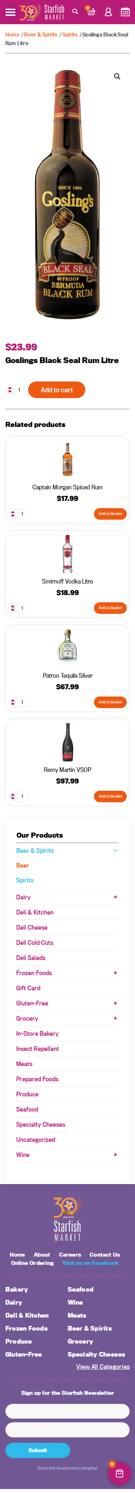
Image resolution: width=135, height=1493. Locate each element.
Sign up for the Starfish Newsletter (67, 1392)
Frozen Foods (34, 973)
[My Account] (108, 12)
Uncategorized (35, 1139)
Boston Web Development (56, 1468)
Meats (24, 1064)
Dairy (23, 897)
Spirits (69, 34)
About (42, 1255)
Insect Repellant (37, 1048)
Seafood (27, 1109)
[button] (117, 76)
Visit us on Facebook (90, 1263)
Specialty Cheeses (40, 1124)
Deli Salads (30, 957)
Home (12, 34)
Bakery (16, 1289)
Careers (70, 1255)
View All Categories (103, 1366)
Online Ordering (32, 1263)
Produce (27, 1094)
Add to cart (57, 389)
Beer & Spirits (40, 34)
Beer (22, 865)
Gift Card (28, 988)
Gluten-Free (32, 1003)
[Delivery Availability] (125, 12)
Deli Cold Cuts (34, 942)
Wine (23, 1154)
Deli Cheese (32, 927)
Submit (37, 1450)
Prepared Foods (37, 1079)
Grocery (27, 1018)
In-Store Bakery (37, 1033)
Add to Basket (110, 513)
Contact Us (105, 1255)
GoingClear (90, 1468)
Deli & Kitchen (35, 912)
